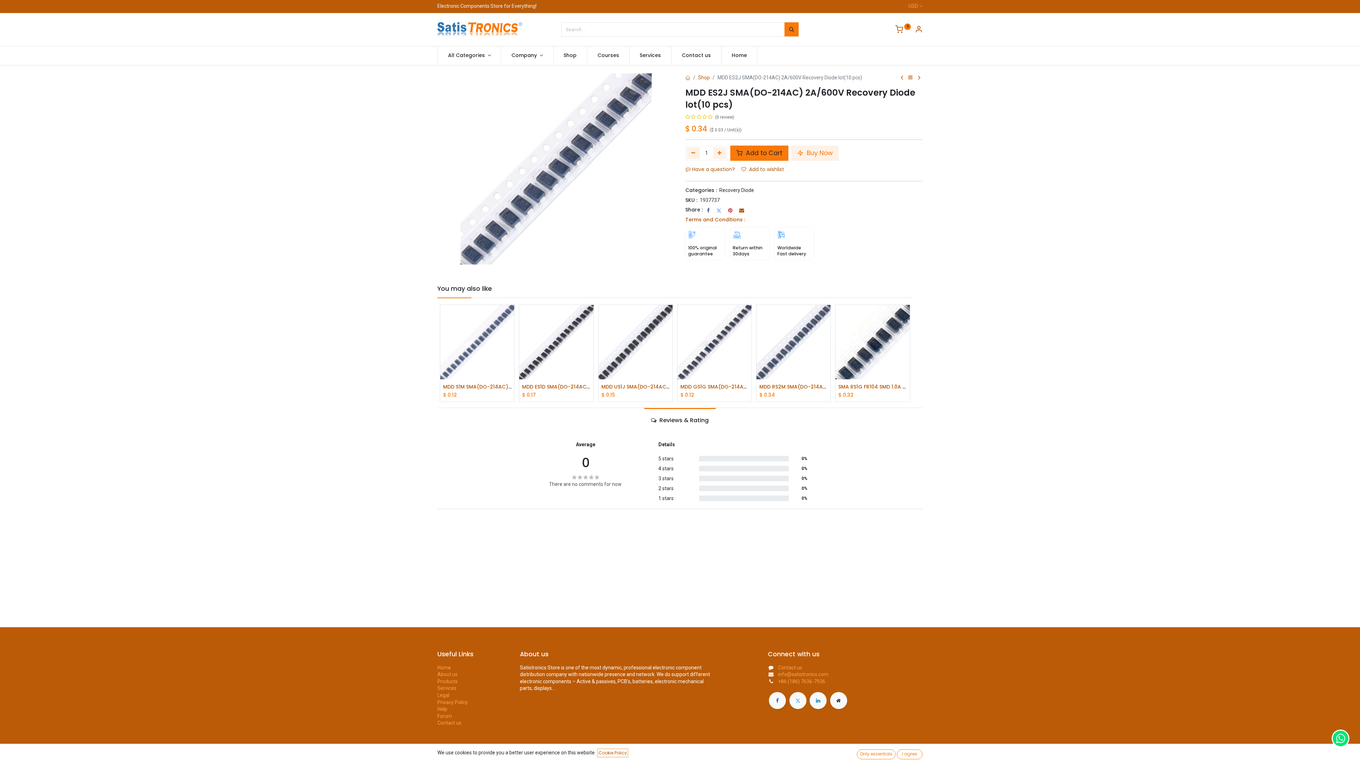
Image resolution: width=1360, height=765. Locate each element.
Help (442, 709)
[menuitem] (570, 55)
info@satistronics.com (803, 674)
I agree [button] (909, 754)
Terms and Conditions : (715, 219)
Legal (443, 695)
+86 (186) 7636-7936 (801, 681)
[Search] (791, 29)
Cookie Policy (613, 753)
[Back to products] (910, 77)
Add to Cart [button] (763, 153)
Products (447, 681)
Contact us (449, 723)
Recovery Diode (736, 190)
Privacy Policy (452, 702)
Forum (444, 716)
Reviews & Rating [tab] (683, 420)
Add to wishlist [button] (766, 169)
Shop (704, 77)
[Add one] (719, 153)
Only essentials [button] (876, 754)
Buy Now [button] (819, 153)
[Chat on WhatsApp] (1340, 738)
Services (447, 688)
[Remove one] (693, 153)
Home (444, 667)
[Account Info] (919, 30)
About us (447, 674)
